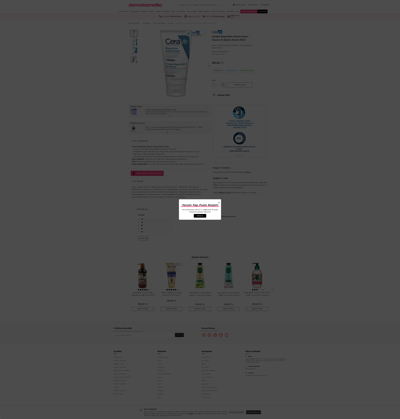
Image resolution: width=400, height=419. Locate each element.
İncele (200, 216)
